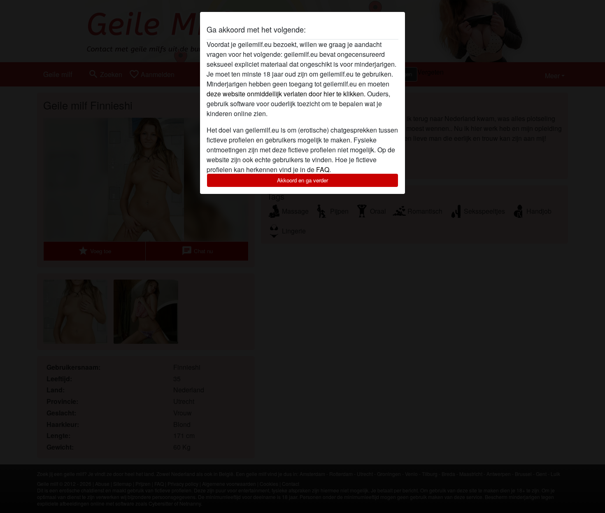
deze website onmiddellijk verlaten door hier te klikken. (286, 93)
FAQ (322, 169)
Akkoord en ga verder (302, 180)
